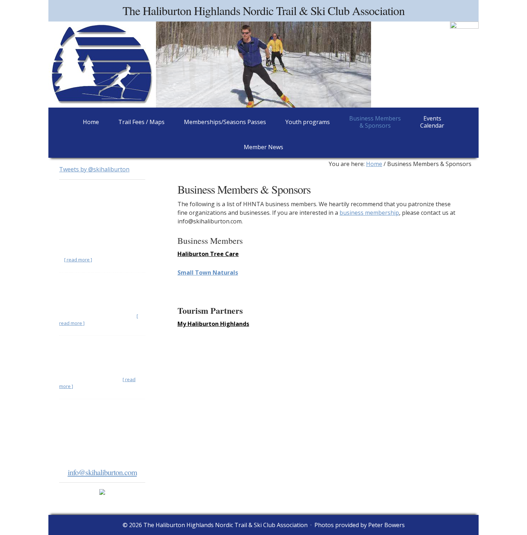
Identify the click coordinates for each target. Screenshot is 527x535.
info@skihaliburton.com (102, 472)
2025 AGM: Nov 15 (84, 347)
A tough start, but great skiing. (98, 220)
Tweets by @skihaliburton (94, 169)
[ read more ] (78, 259)
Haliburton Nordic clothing (94, 284)
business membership (369, 213)
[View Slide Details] (464, 33)
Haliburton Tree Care (208, 254)
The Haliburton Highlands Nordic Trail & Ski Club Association (264, 10)
